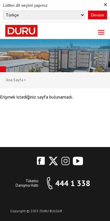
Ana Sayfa (16, 80)
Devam (97, 15)
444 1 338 (72, 183)
